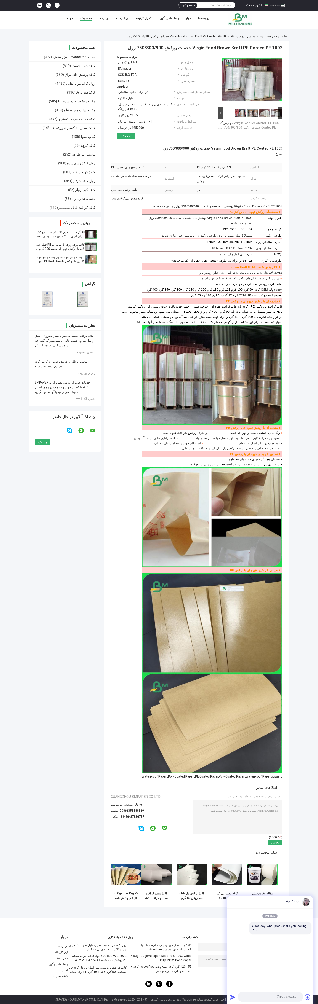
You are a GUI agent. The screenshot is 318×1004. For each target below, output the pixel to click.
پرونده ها (203, 18)
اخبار (189, 18)
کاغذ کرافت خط (83, 172)
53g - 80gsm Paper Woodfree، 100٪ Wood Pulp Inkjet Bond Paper (162, 958)
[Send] (232, 997)
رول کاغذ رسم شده (81, 163)
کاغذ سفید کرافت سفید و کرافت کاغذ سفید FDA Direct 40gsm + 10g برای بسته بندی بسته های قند (156, 896)
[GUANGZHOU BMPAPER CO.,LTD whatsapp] (83, 431)
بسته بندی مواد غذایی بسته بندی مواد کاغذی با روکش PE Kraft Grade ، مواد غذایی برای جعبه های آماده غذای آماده (60, 261)
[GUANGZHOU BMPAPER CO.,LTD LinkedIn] (39, 5)
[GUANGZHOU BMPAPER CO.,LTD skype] (72, 430)
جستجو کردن (188, 5)
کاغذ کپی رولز (85, 190)
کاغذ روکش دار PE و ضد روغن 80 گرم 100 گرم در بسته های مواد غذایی (191, 896)
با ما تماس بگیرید (168, 18)
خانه (284, 36)
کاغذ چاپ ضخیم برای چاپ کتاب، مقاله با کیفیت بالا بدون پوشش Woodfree (166, 947)
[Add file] (308, 997)
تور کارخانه (123, 18)
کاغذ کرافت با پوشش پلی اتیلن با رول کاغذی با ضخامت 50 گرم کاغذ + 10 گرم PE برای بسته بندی (98, 970)
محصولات (86, 18)
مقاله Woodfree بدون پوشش (74, 57)
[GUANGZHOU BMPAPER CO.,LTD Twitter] (48, 5)
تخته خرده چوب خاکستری (76, 119)
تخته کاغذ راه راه (83, 199)
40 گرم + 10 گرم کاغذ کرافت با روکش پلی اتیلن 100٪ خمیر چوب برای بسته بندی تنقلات (60, 236)
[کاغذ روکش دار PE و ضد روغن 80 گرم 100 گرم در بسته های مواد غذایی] (192, 874)
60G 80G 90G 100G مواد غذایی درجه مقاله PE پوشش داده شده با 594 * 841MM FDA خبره (99, 958)
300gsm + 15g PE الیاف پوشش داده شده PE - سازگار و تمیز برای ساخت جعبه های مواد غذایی (126, 896)
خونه (70, 18)
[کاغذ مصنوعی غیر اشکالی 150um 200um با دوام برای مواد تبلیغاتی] (227, 874)
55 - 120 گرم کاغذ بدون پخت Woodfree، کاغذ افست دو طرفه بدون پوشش (162, 969)
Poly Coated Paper (181, 776)
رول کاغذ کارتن (84, 181)
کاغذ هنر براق (85, 92)
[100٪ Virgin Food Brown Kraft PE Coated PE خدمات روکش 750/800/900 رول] (252, 80)
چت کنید (125, 136)
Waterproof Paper (154, 776)
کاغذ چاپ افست (83, 66)
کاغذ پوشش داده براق (80, 75)
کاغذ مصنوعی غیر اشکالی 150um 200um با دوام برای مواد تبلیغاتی (227, 896)
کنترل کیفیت (144, 18)
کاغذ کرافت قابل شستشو (77, 208)
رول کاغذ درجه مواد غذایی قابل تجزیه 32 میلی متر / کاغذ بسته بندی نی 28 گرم (98, 947)
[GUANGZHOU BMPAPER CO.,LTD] (240, 19)
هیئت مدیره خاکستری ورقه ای (73, 128)
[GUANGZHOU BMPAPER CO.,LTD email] (95, 431)
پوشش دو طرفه (83, 154)
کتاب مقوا (88, 137)
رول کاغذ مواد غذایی (80, 83)
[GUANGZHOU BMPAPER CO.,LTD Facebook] (57, 5)
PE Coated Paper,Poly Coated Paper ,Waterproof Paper (233, 776)
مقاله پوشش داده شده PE (247, 36)
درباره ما (103, 18)
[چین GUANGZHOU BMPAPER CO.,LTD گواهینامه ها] (47, 299)
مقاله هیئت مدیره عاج (79, 110)
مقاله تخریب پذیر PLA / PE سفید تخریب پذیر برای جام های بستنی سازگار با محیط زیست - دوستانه (262, 896)
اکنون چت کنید (253, 5)
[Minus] (232, 902)
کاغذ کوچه (87, 145)
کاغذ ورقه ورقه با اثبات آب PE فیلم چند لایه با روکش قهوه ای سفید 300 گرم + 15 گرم (60, 249)
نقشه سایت (60, 976)
